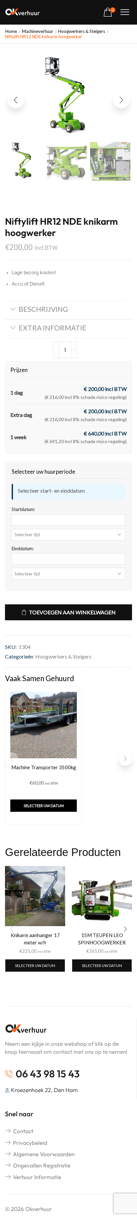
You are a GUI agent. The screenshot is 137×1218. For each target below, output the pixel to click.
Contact (23, 1131)
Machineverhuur (37, 31)
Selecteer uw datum (44, 805)
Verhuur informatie (37, 1176)
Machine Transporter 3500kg (43, 767)
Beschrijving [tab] (43, 309)
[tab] (68, 310)
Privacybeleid (30, 1142)
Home (11, 31)
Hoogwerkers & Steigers (81, 31)
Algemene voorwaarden (43, 1154)
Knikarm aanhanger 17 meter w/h (35, 938)
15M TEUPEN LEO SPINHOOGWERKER (102, 938)
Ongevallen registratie (41, 1165)
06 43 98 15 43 (48, 1073)
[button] (109, 12)
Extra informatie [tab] (52, 327)
